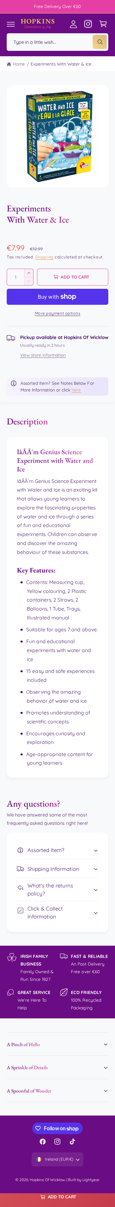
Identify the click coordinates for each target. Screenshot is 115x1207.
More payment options (57, 313)
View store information (43, 355)
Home (19, 64)
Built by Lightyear (84, 1179)
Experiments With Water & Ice (61, 64)
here (76, 389)
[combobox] (57, 42)
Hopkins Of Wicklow (47, 1179)
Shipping (44, 256)
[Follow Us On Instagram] (88, 24)
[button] (11, 24)
